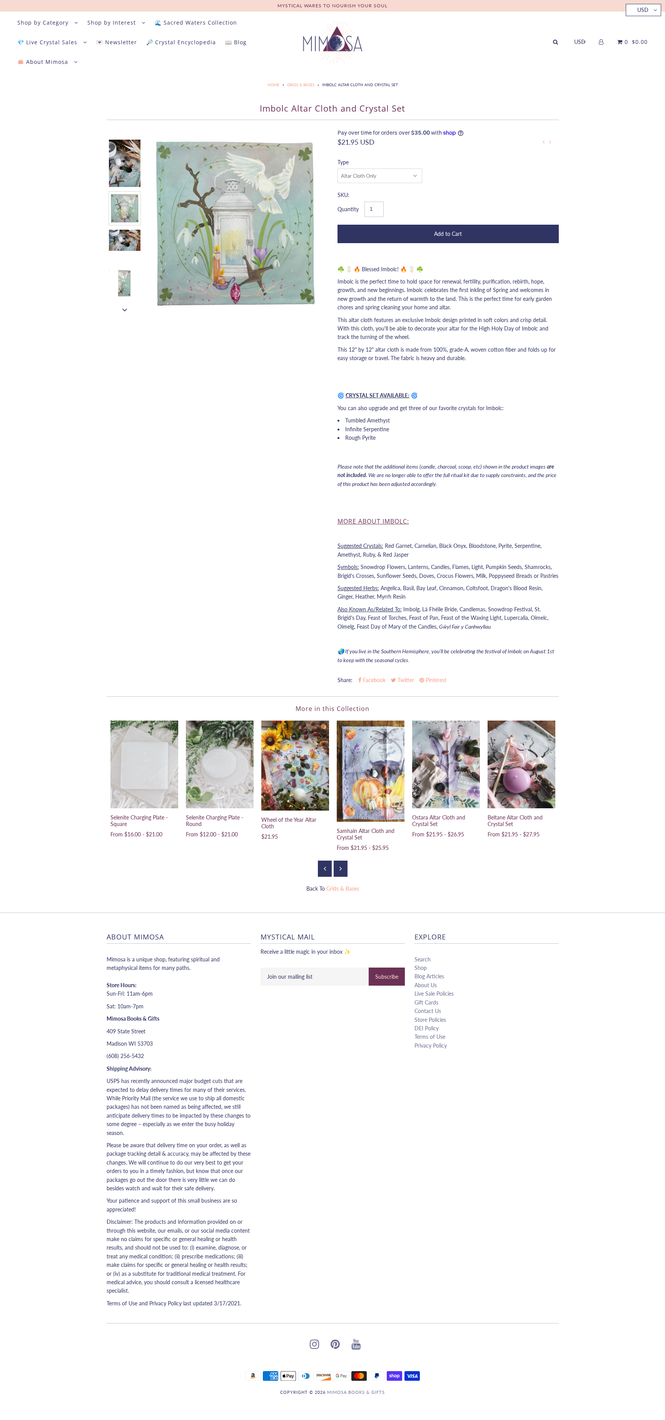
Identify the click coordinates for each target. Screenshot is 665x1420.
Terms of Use (429, 1036)
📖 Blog (236, 42)
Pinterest (435, 680)
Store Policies (430, 1019)
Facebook (373, 680)
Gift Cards (426, 1002)
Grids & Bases (300, 84)
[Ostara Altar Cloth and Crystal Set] (446, 765)
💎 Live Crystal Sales (48, 42)
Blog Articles (429, 976)
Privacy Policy (430, 1045)
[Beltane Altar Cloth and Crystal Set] (521, 765)
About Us (425, 985)
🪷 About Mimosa (43, 61)
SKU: (343, 195)
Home (273, 84)
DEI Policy (426, 1028)
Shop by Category (43, 22)
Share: (345, 680)
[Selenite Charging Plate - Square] (144, 765)
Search (422, 959)
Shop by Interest (112, 22)
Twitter (405, 680)
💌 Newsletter (116, 42)
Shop (420, 967)
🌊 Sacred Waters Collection (196, 22)
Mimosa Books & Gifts (356, 1392)
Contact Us (427, 1011)
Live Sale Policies (434, 993)
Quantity (348, 209)
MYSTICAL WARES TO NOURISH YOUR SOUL (332, 5)
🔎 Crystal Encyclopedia (181, 42)
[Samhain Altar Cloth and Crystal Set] (370, 771)
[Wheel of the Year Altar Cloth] (295, 766)
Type (343, 162)
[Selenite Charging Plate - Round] (220, 765)
